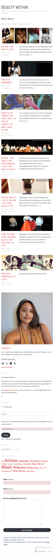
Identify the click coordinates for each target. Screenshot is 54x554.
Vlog (14, 470)
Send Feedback (27, 530)
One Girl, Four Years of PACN (7, 48)
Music (7, 467)
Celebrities (23, 460)
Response (32, 467)
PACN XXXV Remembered (6, 81)
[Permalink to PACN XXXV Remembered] (27, 69)
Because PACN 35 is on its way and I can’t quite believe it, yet (8, 201)
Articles (11, 460)
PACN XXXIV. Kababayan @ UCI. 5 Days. (8, 276)
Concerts (29, 95)
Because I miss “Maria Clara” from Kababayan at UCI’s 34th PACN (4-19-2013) (8, 164)
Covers (44, 460)
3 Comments (5, 88)
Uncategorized (7, 471)
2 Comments (5, 251)
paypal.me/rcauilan (11, 390)
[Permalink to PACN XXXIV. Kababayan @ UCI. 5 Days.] (27, 263)
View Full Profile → (7, 367)
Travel (41, 468)
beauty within (14, 7)
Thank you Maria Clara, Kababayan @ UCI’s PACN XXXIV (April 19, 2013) (8, 240)
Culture (35, 29)
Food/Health (18, 464)
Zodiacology (30, 471)
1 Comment (5, 175)
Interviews (27, 464)
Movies (41, 463)
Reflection (44, 29)
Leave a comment (7, 135)
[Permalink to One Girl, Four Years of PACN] (27, 36)
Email (8, 489)
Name (8, 479)
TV (45, 468)
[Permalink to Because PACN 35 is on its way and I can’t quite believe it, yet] (27, 187)
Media (34, 463)
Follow (6, 435)
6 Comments (5, 55)
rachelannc (5, 348)
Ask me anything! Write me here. (15, 498)
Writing (50, 29)
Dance (39, 29)
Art (3, 461)
